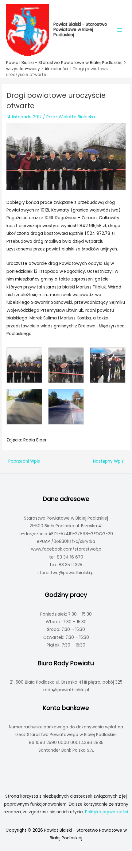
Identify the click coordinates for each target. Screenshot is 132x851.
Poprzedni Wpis (21, 461)
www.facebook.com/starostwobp (66, 549)
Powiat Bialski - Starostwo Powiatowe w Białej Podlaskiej (80, 29)
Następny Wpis (111, 461)
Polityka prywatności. (107, 812)
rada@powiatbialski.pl (66, 690)
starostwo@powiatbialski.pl (66, 573)
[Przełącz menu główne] (120, 30)
